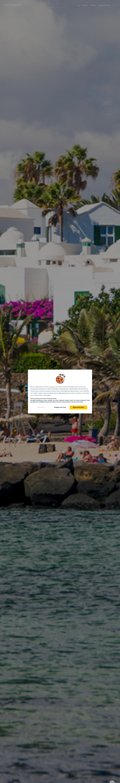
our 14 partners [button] (51, 387)
